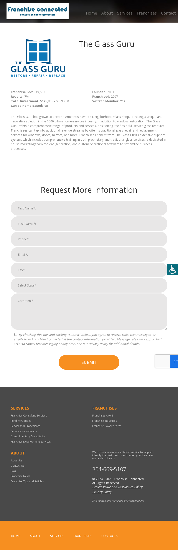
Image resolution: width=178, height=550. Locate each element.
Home (91, 13)
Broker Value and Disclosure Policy (117, 487)
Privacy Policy (98, 344)
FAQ (13, 471)
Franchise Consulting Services (29, 415)
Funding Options (21, 421)
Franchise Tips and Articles (27, 481)
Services (124, 13)
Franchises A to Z (102, 415)
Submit (89, 362)
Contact (168, 13)
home (15, 536)
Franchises (147, 13)
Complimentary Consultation (28, 436)
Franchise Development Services (31, 441)
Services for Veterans (24, 431)
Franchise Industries (104, 421)
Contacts (109, 536)
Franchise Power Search (106, 426)
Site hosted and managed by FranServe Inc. (118, 500)
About (107, 13)
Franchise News (20, 476)
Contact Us (17, 466)
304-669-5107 (109, 469)
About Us (16, 460)
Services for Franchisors (25, 426)
